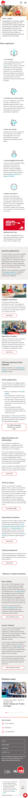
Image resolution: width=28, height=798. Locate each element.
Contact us (5, 752)
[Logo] (3, 4)
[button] (14, 224)
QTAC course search (9, 607)
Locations (5, 748)
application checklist (9, 272)
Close (22, 788)
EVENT (4, 696)
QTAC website (21, 591)
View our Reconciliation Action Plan (11, 760)
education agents (16, 528)
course (5, 65)
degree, (19, 646)
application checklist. (8, 176)
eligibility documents (13, 174)
